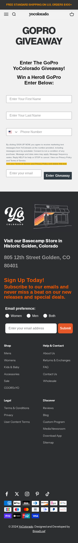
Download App (52, 435)
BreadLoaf (39, 531)
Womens (10, 360)
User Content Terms (17, 422)
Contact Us (50, 374)
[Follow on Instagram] (27, 494)
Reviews (48, 408)
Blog (46, 415)
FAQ (45, 367)
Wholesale (49, 381)
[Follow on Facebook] (6, 494)
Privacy (8, 415)
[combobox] (12, 132)
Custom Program (54, 422)
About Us (49, 353)
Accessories (11, 374)
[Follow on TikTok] (47, 494)
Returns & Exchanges (56, 360)
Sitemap (48, 442)
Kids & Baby (11, 367)
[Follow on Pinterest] (37, 494)
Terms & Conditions (16, 408)
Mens (7, 353)
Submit (65, 328)
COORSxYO (11, 388)
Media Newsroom (54, 428)
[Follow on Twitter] (17, 494)
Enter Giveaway (58, 175)
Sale (6, 381)
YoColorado (26, 526)
